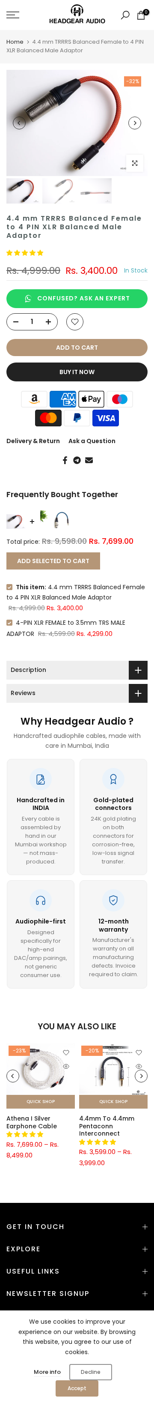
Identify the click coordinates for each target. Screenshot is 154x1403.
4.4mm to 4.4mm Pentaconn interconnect (106, 1126)
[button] (25, 253)
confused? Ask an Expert (83, 298)
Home (15, 42)
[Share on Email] (89, 460)
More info (47, 1372)
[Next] (134, 123)
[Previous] (19, 123)
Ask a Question (92, 441)
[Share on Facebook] (65, 460)
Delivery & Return (33, 441)
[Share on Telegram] (77, 460)
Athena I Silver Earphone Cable (31, 1122)
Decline (91, 1372)
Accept (77, 1388)
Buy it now (77, 372)
